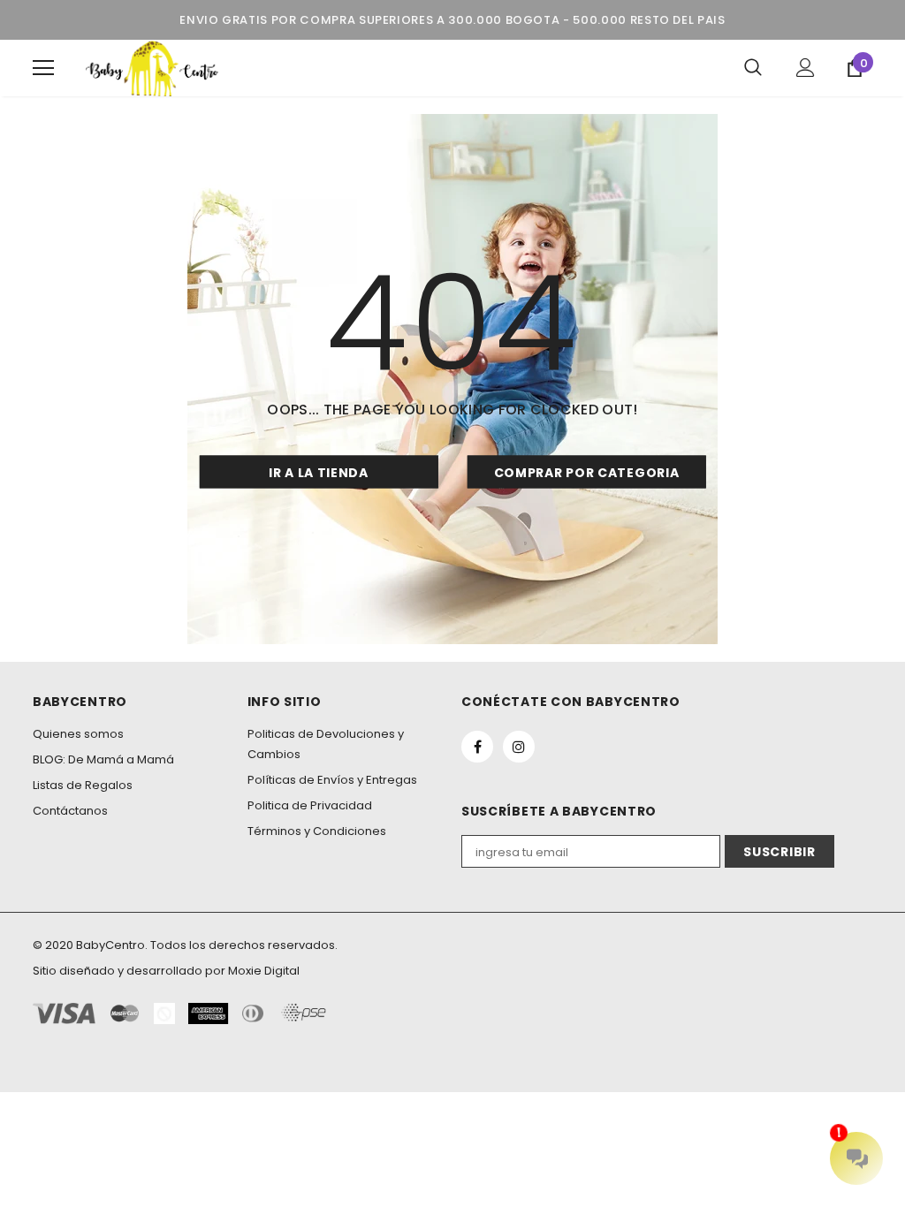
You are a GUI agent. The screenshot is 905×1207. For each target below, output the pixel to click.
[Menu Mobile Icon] (43, 68)
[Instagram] (519, 747)
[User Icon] (805, 67)
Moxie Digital (264, 970)
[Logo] (152, 68)
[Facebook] (477, 747)
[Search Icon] (753, 68)
